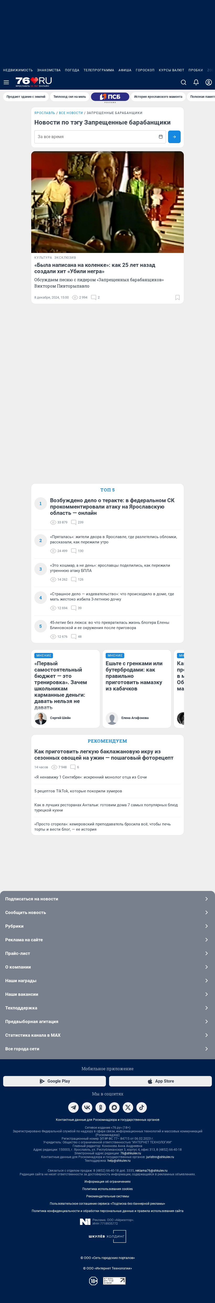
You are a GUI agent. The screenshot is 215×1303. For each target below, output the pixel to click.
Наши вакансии (21, 994)
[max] (114, 1107)
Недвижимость (18, 70)
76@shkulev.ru (130, 1153)
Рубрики (14, 926)
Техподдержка (21, 1007)
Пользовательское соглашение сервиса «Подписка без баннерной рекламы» (107, 1203)
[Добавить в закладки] (177, 297)
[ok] (100, 1107)
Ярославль (44, 113)
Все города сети (22, 1048)
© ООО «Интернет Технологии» (107, 1268)
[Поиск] (183, 82)
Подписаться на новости (31, 898)
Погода (72, 70)
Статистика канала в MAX (33, 1035)
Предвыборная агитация (31, 1021)
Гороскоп (145, 70)
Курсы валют (171, 70)
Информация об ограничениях (107, 1181)
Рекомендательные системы (107, 1196)
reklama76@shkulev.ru (151, 1170)
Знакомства (49, 70)
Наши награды (20, 980)
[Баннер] (110, 96)
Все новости (71, 113)
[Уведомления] (196, 82)
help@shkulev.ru (119, 1161)
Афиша (125, 70)
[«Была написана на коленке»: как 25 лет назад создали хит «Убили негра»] (107, 202)
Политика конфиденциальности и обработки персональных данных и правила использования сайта (108, 1211)
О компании (18, 967)
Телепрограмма (99, 70)
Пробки (196, 70)
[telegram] (73, 1107)
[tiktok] (141, 1107)
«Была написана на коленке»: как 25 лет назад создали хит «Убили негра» (94, 268)
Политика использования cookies (107, 1189)
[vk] (87, 1107)
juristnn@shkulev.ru (160, 1157)
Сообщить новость (25, 912)
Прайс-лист (17, 953)
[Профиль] (208, 82)
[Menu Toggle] (6, 82)
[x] (128, 1107)
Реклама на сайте (24, 939)
